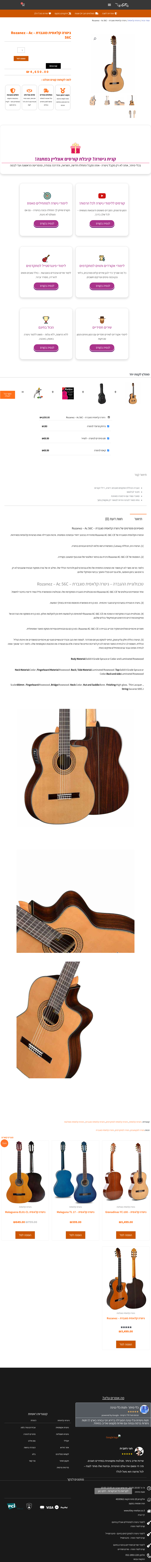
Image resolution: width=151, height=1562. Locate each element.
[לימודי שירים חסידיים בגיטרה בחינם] (149, 1545)
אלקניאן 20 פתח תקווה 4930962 (130, 1499)
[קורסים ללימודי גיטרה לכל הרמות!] (102, 196)
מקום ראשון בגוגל (62, 95)
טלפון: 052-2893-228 (135, 1555)
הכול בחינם (46, 327)
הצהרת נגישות (30, 1447)
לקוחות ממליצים (62, 1454)
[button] (109, 4)
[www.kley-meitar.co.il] (149, 1511)
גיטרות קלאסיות (134, 20)
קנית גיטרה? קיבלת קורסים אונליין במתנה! (75, 159)
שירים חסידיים (102, 327)
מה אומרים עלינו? (113, 1398)
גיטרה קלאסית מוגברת (105, 1130)
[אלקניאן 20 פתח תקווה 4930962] (149, 1500)
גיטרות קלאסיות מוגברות (95, 1121)
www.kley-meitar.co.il (134, 1510)
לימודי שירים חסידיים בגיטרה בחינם (129, 1544)
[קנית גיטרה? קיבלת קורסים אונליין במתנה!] (75, 148)
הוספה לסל (21, 58)
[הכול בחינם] (46, 320)
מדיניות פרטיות (63, 1467)
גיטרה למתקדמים (122, 1130)
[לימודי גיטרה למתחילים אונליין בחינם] (149, 1523)
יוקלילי (66, 1440)
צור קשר (32, 1460)
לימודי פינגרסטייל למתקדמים (46, 265)
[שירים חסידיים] (102, 320)
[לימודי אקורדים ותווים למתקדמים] (102, 258)
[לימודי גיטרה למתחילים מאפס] (47, 196)
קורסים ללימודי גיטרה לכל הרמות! (102, 203)
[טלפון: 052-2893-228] (149, 1556)
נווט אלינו (32, 1440)
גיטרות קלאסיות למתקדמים (117, 1121)
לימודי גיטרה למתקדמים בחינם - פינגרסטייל (125, 1533)
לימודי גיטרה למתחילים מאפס (47, 203)
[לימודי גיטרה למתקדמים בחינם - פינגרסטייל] (149, 1534)
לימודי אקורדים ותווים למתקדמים (102, 265)
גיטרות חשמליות (62, 1434)
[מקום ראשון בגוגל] (62, 90)
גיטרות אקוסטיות (62, 1427)
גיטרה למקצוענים (137, 1130)
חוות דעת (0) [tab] (114, 518)
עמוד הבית (146, 20)
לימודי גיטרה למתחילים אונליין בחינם (128, 1522)
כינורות (33, 1420)
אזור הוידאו (64, 1447)
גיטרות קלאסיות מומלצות (74, 1121)
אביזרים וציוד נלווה (28, 1427)
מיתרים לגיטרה (29, 1434)
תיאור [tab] (138, 518)
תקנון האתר (64, 1460)
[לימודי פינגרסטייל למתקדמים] (46, 258)
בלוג (34, 1454)
